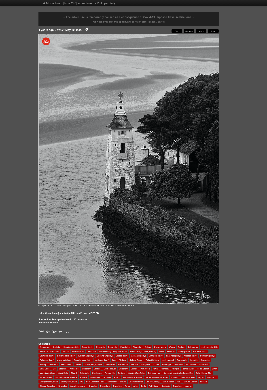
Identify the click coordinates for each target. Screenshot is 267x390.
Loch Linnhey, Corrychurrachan (113, 351)
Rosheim (56, 347)
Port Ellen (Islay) (200, 351)
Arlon (135, 386)
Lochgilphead (184, 351)
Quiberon (203, 364)
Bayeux (83, 377)
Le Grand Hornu (136, 381)
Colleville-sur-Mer (204, 373)
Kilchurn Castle (135, 360)
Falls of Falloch (152, 360)
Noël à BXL (212, 377)
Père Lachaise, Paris (95, 381)
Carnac (134, 368)
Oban (161, 351)
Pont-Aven (145, 368)
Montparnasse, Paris (49, 381)
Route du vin (87, 347)
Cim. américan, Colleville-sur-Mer (178, 373)
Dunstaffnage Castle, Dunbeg (143, 351)
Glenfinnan (91, 351)
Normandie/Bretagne (132, 377)
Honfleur (107, 377)
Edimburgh (193, 347)
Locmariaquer (110, 368)
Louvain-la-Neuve (77, 386)
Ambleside (205, 360)
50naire (174, 377)
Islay (114, 360)
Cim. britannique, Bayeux (66, 377)
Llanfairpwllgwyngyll (93, 364)
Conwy (78, 364)
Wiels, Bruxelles (188, 377)
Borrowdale (182, 360)
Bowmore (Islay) (47, 355)
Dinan (214, 368)
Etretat (117, 377)
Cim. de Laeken (190, 381)
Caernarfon (110, 364)
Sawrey (43, 364)
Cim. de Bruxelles (47, 386)
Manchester (66, 364)
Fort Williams (78, 351)
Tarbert (122, 360)
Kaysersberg (160, 347)
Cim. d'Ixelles (168, 381)
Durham (181, 347)
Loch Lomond (168, 360)
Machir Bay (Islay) (105, 355)
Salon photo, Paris (69, 381)
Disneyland (105, 386)
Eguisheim (125, 347)
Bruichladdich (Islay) (66, 355)
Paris (143, 386)
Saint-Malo (63, 373)
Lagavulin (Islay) (173, 355)
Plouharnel (74, 368)
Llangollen (145, 364)
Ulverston (53, 364)
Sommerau (44, 347)
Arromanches (46, 377)
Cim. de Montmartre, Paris (156, 377)
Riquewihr (100, 347)
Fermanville (110, 373)
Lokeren (188, 386)
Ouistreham (95, 377)
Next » (201, 31)
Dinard (74, 373)
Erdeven (62, 368)
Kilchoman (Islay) (86, 355)
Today (213, 31)
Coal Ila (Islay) (122, 355)
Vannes (97, 368)
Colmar (148, 347)
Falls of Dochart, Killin (49, 351)
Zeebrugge (166, 364)
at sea (156, 364)
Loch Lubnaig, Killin (209, 347)
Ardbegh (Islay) (190, 355)
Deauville (178, 364)
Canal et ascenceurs (117, 381)
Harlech (134, 364)
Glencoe (65, 351)
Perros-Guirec (188, 368)
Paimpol (175, 368)
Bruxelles (62, 386)
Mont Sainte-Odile (71, 347)
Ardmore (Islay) (102, 360)
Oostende (165, 386)
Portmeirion (123, 364)
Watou (127, 386)
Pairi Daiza (153, 386)
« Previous (189, 31)
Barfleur (121, 373)
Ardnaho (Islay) (64, 360)
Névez (155, 368)
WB (81, 381)
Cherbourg (97, 373)
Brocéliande (191, 364)
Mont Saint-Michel (47, 373)
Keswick (194, 360)
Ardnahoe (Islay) (138, 355)
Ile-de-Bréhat (203, 368)
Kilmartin (171, 351)
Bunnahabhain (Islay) (83, 360)
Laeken (203, 381)
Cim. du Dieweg (152, 381)
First (176, 31)
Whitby (172, 347)
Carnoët (165, 368)
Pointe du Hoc (154, 373)
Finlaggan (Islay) (47, 360)
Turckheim (112, 347)
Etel (54, 368)
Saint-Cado (44, 368)
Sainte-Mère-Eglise (136, 373)
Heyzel (201, 377)
